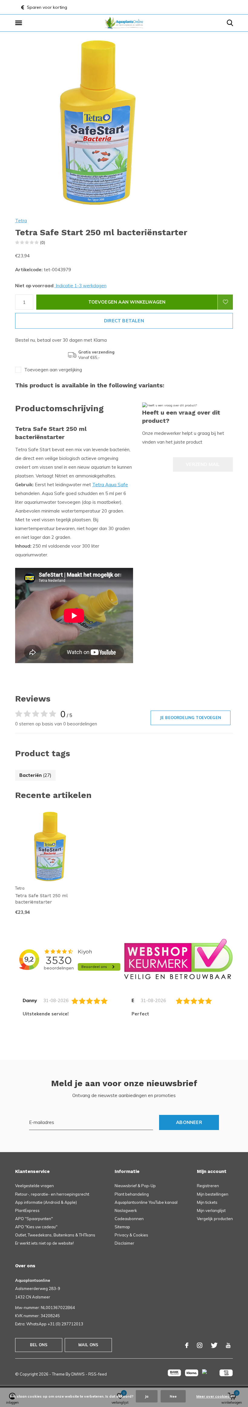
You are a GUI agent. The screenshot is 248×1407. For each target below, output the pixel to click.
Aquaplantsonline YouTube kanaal (146, 1202)
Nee (173, 1396)
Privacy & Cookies (131, 1235)
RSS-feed (97, 1374)
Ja (146, 1396)
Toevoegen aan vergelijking (53, 370)
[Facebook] (186, 1345)
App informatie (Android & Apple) (46, 1202)
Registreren (208, 1185)
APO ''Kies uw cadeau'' (36, 1226)
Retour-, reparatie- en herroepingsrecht (52, 1194)
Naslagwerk (126, 1210)
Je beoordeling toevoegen (190, 717)
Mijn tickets (207, 1202)
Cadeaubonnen (129, 1218)
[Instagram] (199, 1345)
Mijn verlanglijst (211, 1210)
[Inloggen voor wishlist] (225, 302)
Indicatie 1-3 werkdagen (80, 285)
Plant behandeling (132, 1194)
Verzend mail (203, 464)
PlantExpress (27, 1210)
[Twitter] (214, 1345)
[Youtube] (228, 1345)
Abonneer (189, 1122)
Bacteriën (35, 775)
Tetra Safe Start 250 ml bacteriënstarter (41, 899)
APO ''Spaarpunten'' (34, 1218)
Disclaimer (124, 1243)
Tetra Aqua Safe (110, 484)
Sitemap (122, 1226)
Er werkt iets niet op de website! (44, 1243)
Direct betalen (124, 321)
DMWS (78, 1374)
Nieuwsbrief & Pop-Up (135, 1185)
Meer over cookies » (214, 1396)
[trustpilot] (178, 958)
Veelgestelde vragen (34, 1185)
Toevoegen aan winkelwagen (127, 302)
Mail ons (88, 1344)
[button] (19, 23)
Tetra (21, 220)
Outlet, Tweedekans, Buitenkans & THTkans (55, 1235)
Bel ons (38, 1344)
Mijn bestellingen (212, 1194)
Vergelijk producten (215, 1218)
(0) (42, 242)
